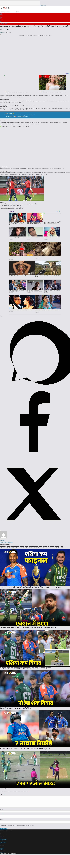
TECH (1, 843)
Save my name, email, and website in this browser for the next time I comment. (17, 825)
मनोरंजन (1, 16)
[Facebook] (35, 458)
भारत (1, 13)
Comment (2, 794)
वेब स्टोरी (1, 20)
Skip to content (43, 5)
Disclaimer (2, 848)
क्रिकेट (1, 14)
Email (1, 814)
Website (1, 819)
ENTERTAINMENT (3, 839)
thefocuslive (2, 32)
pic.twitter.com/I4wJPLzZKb (29, 115)
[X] (35, 528)
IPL (0, 838)
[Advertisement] (20, 3)
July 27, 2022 (27, 116)
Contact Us (2, 852)
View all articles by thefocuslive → (7, 542)
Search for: (2, 11)
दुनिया (1, 17)
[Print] (0, 530)
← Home (2, 23)
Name (1, 809)
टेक (0, 18)
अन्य (0, 21)
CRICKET (1, 837)
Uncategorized (3, 842)
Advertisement (3, 850)
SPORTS (1, 840)
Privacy (1, 849)
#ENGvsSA (22, 115)
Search (18, 11)
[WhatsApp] (35, 387)
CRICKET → (7, 23)
